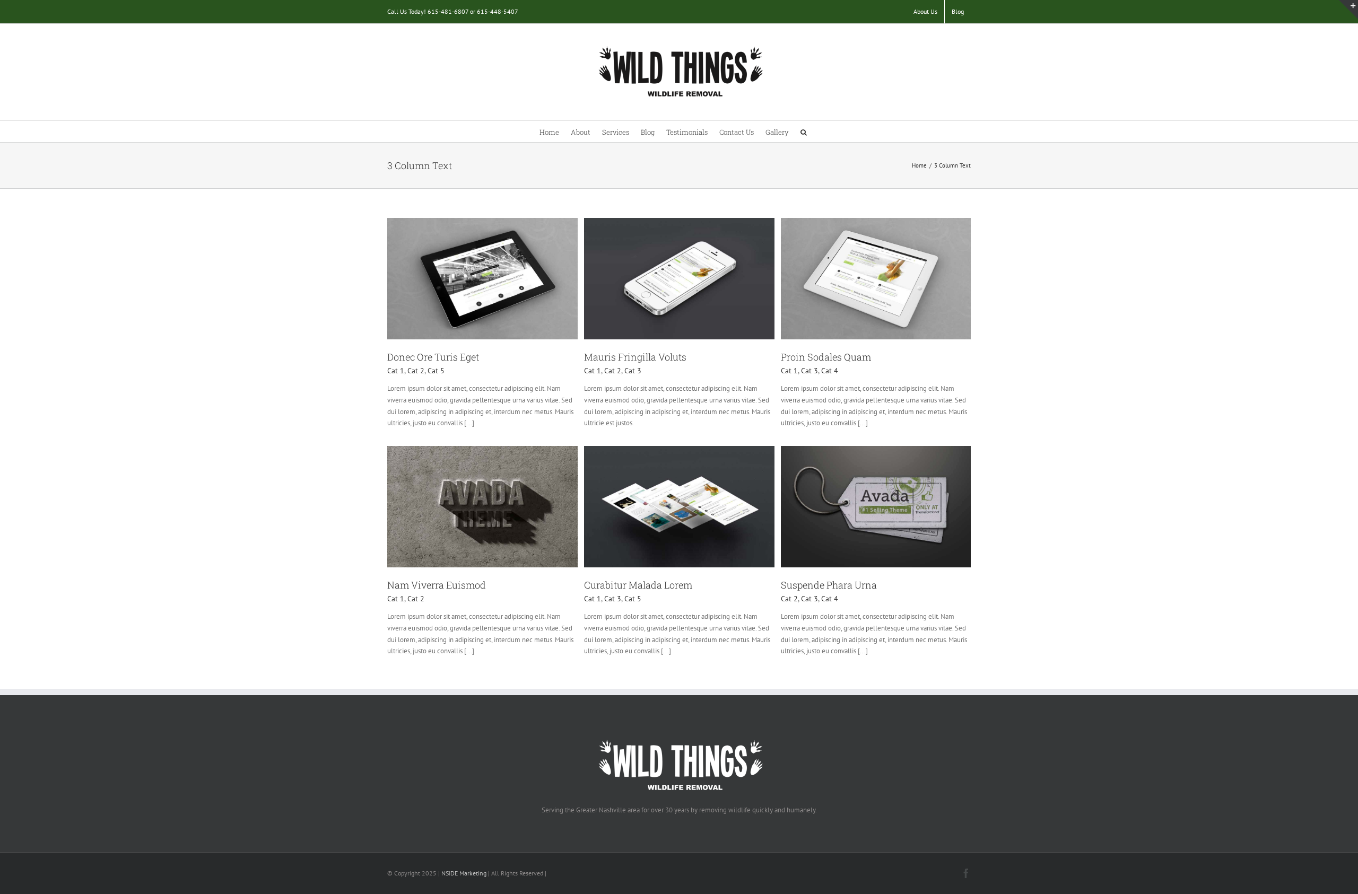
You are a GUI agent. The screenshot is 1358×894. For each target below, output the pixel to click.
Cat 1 (395, 370)
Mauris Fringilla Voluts (635, 356)
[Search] (803, 131)
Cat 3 (632, 370)
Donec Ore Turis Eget (433, 356)
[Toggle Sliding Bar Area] (1348, 9)
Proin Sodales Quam (826, 356)
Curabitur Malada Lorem (638, 585)
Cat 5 (436, 370)
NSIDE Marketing (463, 873)
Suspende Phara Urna (829, 585)
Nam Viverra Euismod (436, 585)
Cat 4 (829, 370)
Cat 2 (415, 370)
